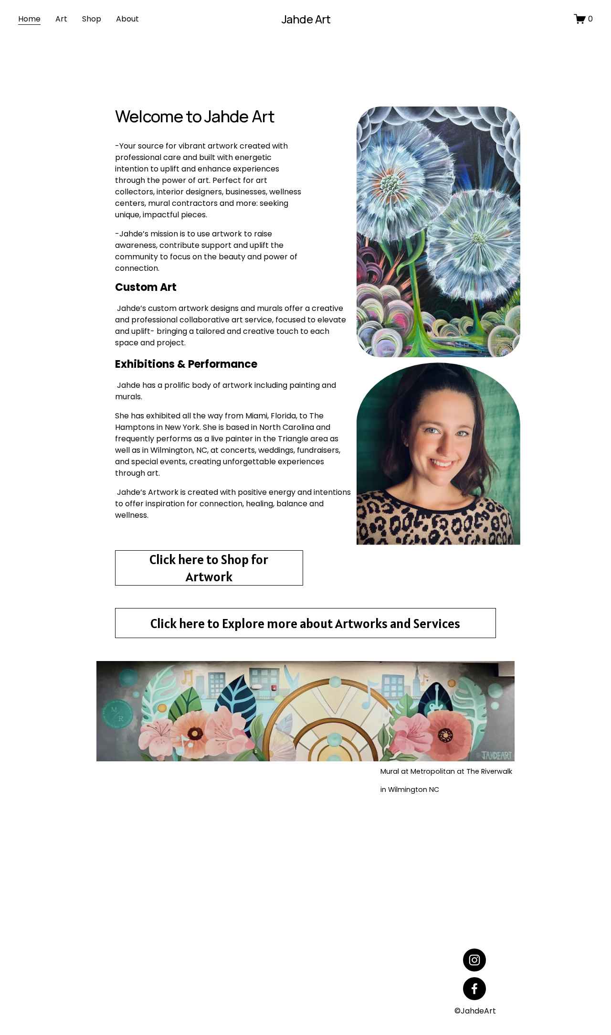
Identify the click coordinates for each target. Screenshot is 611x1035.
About (127, 18)
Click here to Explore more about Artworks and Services (305, 623)
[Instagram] (474, 960)
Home (29, 18)
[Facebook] (474, 988)
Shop (91, 18)
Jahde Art (306, 19)
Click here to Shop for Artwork (208, 568)
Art (61, 18)
